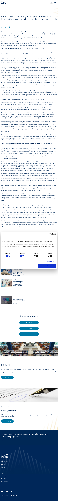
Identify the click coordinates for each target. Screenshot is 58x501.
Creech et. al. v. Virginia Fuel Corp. (11, 48)
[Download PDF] (1, 27)
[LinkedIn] (7, 491)
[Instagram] (11, 491)
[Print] (5, 27)
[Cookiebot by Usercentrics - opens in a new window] (50, 234)
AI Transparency (4, 481)
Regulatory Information (5, 473)
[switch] (22, 256)
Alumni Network (4, 461)
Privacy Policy (13, 248)
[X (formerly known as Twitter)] (2, 491)
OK (47, 266)
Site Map (3, 467)
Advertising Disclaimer (5, 476)
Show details (50, 261)
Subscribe (3, 464)
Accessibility (3, 470)
